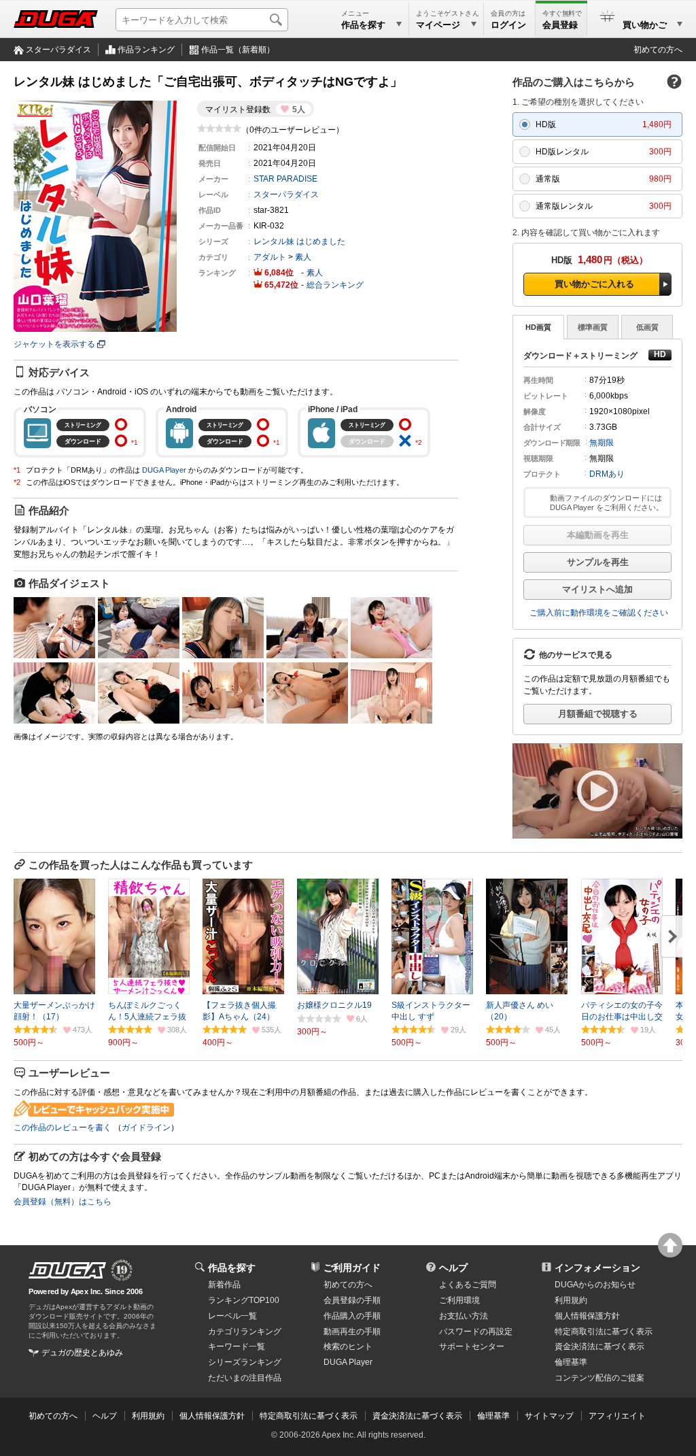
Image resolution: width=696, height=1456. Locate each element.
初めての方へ (657, 49)
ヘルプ (453, 1267)
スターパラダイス (58, 49)
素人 (303, 257)
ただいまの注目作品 (244, 1378)
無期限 (601, 442)
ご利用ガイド (352, 1267)
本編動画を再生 (598, 535)
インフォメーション (597, 1267)
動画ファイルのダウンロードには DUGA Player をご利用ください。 (606, 502)
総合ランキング (335, 285)
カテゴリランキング (244, 1331)
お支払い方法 (463, 1316)
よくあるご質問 (467, 1284)
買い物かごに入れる (594, 284)
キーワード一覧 (236, 1346)
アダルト (270, 257)
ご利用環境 (459, 1300)
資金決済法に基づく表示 (417, 1416)
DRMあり (607, 474)
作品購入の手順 (352, 1316)
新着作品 (224, 1284)
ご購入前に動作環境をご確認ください (598, 612)
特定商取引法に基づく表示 (309, 1416)
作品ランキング (146, 49)
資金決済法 (599, 1346)
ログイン (508, 25)
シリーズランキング (244, 1362)
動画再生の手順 (352, 1331)
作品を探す (232, 1267)
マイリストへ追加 (597, 589)
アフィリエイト (617, 1416)
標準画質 (593, 327)
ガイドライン (146, 1127)
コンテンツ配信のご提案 (599, 1378)
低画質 (647, 327)
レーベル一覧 (232, 1316)
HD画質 (538, 327)
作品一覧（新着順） (238, 49)
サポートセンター (471, 1346)
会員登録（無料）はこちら (62, 1201)
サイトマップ (549, 1416)
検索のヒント (348, 1346)
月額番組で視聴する (598, 714)
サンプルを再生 (598, 562)
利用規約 (571, 1300)
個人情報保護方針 (587, 1316)
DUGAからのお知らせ (595, 1284)
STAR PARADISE (285, 179)
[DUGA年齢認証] (67, 1270)
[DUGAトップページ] (56, 19)
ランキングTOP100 (243, 1300)
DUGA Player (164, 470)
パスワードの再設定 (475, 1331)
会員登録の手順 (352, 1300)
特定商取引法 (603, 1331)
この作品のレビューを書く (62, 1127)
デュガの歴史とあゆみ (82, 1352)
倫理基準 (571, 1362)
